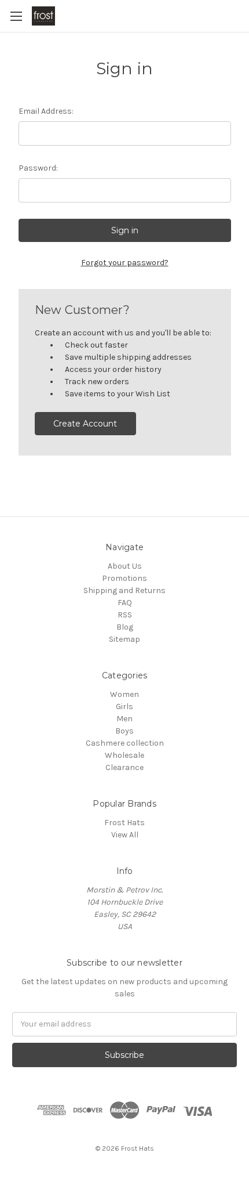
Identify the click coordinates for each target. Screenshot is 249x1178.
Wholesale (124, 755)
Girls (124, 706)
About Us (125, 566)
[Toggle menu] (16, 16)
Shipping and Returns (124, 590)
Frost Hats (124, 823)
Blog (124, 627)
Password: (38, 168)
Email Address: (46, 111)
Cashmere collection (125, 743)
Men (124, 719)
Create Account (85, 423)
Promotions (124, 578)
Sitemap (124, 639)
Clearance (124, 767)
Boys (124, 731)
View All (124, 835)
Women (124, 694)
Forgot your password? (125, 263)
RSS (125, 615)
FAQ (125, 603)
